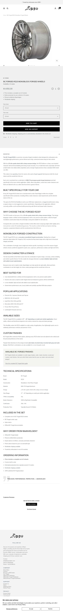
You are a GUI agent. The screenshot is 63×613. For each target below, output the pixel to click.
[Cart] (59, 8)
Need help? (57, 137)
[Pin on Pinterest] (10, 137)
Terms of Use (6, 594)
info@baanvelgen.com (9, 560)
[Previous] (4, 65)
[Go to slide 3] (31, 65)
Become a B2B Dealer (9, 572)
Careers (5, 571)
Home (4, 15)
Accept (31, 609)
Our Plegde (6, 574)
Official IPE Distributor (9, 575)
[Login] (55, 8)
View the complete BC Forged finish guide (16, 363)
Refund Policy (6, 588)
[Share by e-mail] (15, 137)
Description (6, 154)
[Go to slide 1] (28, 65)
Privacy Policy (6, 593)
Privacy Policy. (22, 604)
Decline (50, 609)
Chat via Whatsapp (8, 562)
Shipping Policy (7, 586)
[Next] (59, 65)
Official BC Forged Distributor (10, 577)
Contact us (6, 583)
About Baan (6, 570)
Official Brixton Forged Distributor (12, 578)
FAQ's (4, 585)
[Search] (7, 8)
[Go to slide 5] (34, 65)
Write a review (31, 504)
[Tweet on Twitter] (13, 137)
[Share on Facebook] (8, 137)
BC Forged (6, 78)
